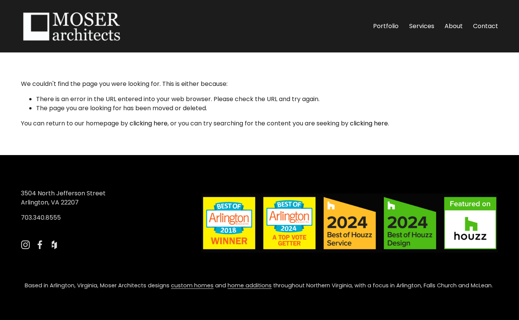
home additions (250, 285)
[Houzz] (54, 244)
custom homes (192, 285)
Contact (485, 26)
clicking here (149, 123)
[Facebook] (39, 244)
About (454, 26)
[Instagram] (25, 244)
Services (421, 26)
